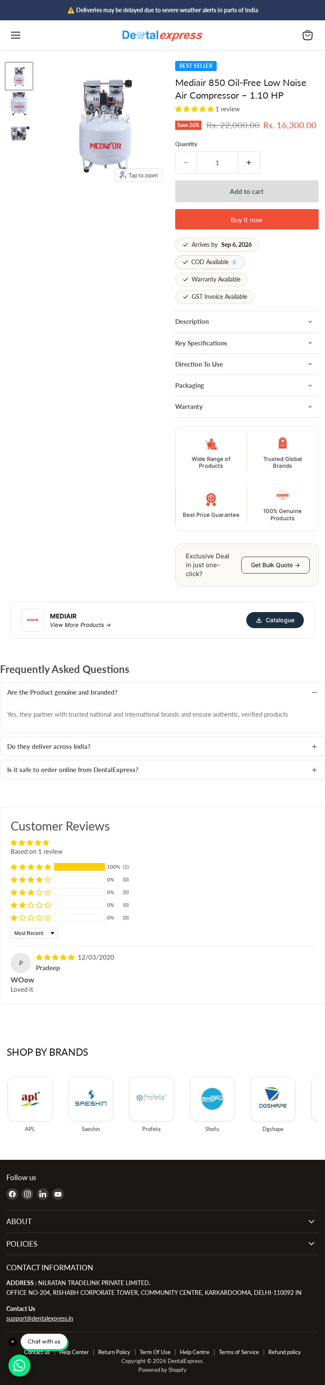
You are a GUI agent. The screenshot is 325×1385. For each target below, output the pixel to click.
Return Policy (114, 1352)
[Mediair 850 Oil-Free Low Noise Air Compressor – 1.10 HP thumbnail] (19, 76)
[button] (195, 109)
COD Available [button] (213, 262)
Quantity (186, 144)
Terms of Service (239, 1352)
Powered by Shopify (162, 1369)
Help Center (74, 1352)
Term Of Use (155, 1352)
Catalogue (280, 620)
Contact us (37, 1352)
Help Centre (194, 1352)
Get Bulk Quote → (275, 564)
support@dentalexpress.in (39, 1318)
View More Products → (80, 625)
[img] (56, 957)
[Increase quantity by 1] (249, 163)
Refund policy (284, 1352)
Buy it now (247, 219)
